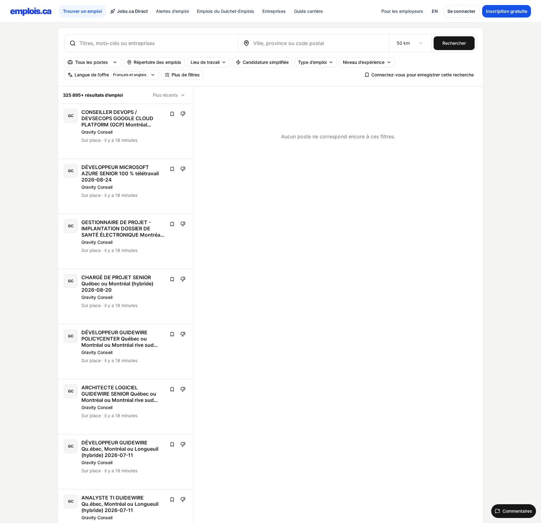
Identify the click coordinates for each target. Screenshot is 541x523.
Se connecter (461, 11)
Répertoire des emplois (157, 62)
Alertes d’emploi (172, 11)
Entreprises (274, 11)
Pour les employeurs (402, 11)
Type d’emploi (312, 62)
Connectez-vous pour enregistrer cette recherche (422, 74)
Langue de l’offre (110, 74)
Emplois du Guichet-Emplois (225, 11)
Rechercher (454, 43)
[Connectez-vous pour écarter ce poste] (183, 114)
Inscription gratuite (506, 11)
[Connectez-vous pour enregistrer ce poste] (172, 114)
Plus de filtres (186, 74)
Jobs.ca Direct (132, 11)
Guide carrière (308, 11)
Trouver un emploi (82, 11)
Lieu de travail (205, 62)
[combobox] (156, 43)
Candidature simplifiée (266, 62)
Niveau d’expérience (363, 62)
